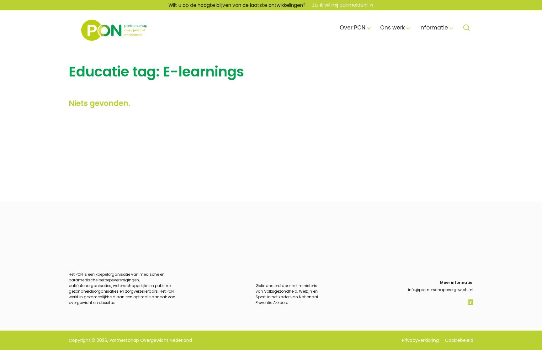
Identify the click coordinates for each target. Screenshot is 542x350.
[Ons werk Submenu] (408, 27)
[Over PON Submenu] (369, 27)
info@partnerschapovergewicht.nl (440, 289)
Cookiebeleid (459, 340)
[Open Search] (466, 27)
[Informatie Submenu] (451, 27)
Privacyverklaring (420, 340)
